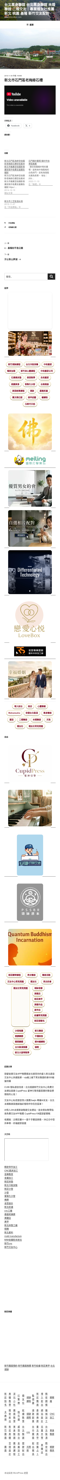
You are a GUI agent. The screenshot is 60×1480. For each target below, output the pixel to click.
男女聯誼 (31, 975)
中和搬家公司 (47, 371)
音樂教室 (8, 1174)
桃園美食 (15, 384)
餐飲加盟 (11, 371)
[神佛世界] (30, 432)
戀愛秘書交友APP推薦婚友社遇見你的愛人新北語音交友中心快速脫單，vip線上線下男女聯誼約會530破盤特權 (29, 1077)
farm (19, 76)
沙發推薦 (19, 1031)
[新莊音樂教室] (30, 807)
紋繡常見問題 (40, 1015)
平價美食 (39, 1036)
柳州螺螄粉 (40, 1041)
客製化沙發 (30, 384)
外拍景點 (11, 223)
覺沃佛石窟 (17, 397)
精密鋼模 (19, 1041)
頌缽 (32, 391)
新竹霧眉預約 (10, 1365)
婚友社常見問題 (36, 726)
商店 (30, 706)
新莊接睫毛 (39, 1021)
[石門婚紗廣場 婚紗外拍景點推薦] (41, 171)
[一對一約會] (30, 489)
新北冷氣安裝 (10, 1185)
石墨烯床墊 (16, 377)
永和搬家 (45, 377)
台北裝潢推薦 (21, 1047)
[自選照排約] (30, 529)
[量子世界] (30, 946)
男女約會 (47, 981)
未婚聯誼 (37, 719)
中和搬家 (48, 364)
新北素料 (8, 1232)
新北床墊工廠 (10, 1225)
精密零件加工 (10, 1166)
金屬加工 (8, 1177)
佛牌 (6, 1199)
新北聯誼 (39, 1031)
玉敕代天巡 (30, 404)
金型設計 (8, 1203)
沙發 (6, 1192)
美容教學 (31, 377)
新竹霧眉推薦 (24, 1365)
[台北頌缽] (30, 901)
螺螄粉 (45, 397)
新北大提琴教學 (22, 1052)
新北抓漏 (8, 1206)
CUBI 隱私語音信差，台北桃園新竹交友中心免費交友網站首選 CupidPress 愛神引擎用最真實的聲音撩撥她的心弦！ (29, 1090)
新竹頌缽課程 (14, 364)
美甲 (6, 1221)
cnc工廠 (8, 1210)
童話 (11, 719)
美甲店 (37, 1010)
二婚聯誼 (23, 719)
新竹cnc (8, 1243)
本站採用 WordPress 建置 (16, 1472)
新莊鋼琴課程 (14, 975)
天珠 (48, 719)
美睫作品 (38, 1004)
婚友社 (20, 726)
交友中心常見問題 (15, 981)
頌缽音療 (38, 988)
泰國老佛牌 (9, 1214)
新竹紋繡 (36, 1365)
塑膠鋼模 (19, 1036)
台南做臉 (45, 384)
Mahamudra (14, 713)
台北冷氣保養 (32, 364)
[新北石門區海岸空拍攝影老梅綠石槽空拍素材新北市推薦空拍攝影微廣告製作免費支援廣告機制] (16, 175)
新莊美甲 (38, 999)
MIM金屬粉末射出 (13, 1239)
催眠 (37, 1047)
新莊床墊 (8, 1181)
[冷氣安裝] (30, 854)
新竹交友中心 (10, 1246)
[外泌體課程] (30, 344)
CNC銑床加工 (11, 1170)
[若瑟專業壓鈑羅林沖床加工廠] (30, 652)
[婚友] (30, 620)
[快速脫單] (30, 680)
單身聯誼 (47, 713)
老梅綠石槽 (12, 227)
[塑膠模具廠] (30, 572)
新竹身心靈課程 (28, 371)
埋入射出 (18, 706)
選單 (32, 24)
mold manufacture (13, 1236)
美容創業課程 (18, 391)
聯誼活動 (46, 975)
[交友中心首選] (30, 762)
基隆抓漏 (44, 391)
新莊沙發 (8, 1188)
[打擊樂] (30, 460)
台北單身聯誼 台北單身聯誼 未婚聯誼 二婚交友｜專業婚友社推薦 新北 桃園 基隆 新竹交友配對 (29, 9)
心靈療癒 (42, 706)
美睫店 (37, 993)
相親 (6, 1228)
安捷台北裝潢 (32, 713)
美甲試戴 (32, 397)
